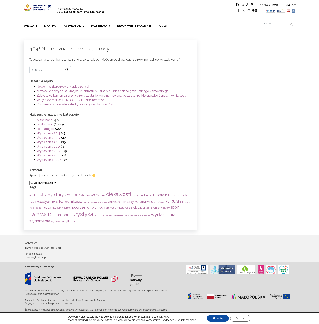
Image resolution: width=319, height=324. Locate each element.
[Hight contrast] (237, 4)
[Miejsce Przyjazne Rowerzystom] (222, 269)
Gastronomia (74, 26)
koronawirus (144, 201)
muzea (46, 207)
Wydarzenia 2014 (49, 142)
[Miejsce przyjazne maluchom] (271, 269)
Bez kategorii (45, 129)
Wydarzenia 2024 (49, 151)
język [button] (290, 4)
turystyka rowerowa (103, 215)
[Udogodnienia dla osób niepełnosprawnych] (293, 11)
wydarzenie (39, 221)
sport (174, 207)
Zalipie (74, 221)
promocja (98, 207)
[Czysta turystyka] (246, 269)
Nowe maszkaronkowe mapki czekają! (63, 86)
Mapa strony (270, 4)
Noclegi (50, 26)
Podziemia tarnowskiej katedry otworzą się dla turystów (75, 104)
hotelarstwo (174, 195)
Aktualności (45, 120)
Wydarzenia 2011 (48, 155)
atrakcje (34, 195)
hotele (186, 195)
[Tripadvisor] (254, 11)
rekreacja (139, 207)
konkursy (127, 202)
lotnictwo (185, 202)
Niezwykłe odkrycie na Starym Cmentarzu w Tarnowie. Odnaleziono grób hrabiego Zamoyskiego (103, 91)
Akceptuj (217, 318)
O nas (163, 26)
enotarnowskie (148, 195)
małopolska (35, 207)
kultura (172, 201)
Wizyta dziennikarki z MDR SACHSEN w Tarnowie (70, 100)
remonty (157, 207)
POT (88, 207)
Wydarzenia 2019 (49, 137)
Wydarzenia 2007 (49, 160)
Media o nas (45, 124)
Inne (31, 202)
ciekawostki (119, 194)
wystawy (55, 221)
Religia (148, 207)
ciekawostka (92, 194)
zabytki (65, 221)
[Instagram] (249, 11)
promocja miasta (115, 207)
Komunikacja (100, 26)
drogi (136, 195)
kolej (55, 201)
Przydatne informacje (134, 26)
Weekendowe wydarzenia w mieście (131, 215)
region (128, 207)
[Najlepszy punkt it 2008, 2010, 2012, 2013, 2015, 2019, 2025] (197, 269)
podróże (78, 207)
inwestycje (43, 202)
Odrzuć (240, 318)
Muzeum (56, 207)
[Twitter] (243, 11)
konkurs (114, 202)
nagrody (66, 207)
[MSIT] (281, 11)
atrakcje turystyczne (59, 194)
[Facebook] (238, 11)
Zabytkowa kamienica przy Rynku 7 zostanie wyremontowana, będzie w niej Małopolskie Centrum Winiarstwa (111, 95)
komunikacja (70, 201)
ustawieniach (188, 319)
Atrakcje (30, 26)
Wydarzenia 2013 (48, 133)
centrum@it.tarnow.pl (90, 11)
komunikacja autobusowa (96, 202)
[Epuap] (270, 11)
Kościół (160, 201)
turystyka (81, 214)
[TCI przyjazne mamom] (261, 269)
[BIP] (288, 11)
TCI (50, 214)
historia (162, 195)
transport (62, 215)
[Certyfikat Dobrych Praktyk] (283, 269)
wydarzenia (163, 214)
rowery (166, 207)
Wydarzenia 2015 (48, 146)
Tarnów (37, 214)
